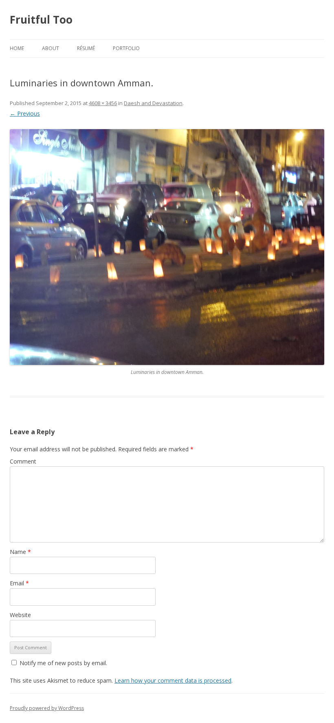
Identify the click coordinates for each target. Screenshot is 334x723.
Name (20, 552)
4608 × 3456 (103, 103)
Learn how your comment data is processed (172, 680)
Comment (23, 461)
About (50, 48)
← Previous (25, 113)
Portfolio (126, 48)
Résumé (86, 48)
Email (19, 583)
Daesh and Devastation (153, 103)
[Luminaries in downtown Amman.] (167, 247)
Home (17, 48)
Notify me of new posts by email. (63, 663)
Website (20, 615)
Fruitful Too (41, 19)
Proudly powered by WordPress (47, 708)
